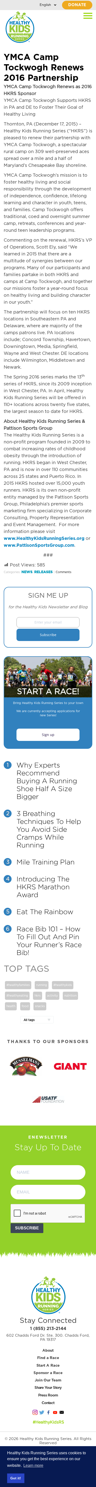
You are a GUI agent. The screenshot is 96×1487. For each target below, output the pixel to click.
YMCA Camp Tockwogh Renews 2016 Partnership (44, 67)
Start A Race (48, 1365)
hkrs (37, 995)
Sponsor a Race (47, 1373)
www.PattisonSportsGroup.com (39, 545)
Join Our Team (48, 1380)
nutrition (70, 995)
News (26, 572)
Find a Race (48, 1358)
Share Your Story (48, 1388)
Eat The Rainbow (44, 911)
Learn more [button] (33, 1465)
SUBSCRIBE (27, 1228)
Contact (48, 1403)
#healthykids (62, 985)
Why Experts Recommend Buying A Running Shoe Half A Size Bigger (46, 780)
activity (52, 995)
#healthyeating (17, 995)
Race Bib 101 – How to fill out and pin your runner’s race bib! (49, 940)
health (10, 1006)
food (25, 1006)
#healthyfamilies (18, 985)
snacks (40, 1006)
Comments (63, 572)
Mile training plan (45, 862)
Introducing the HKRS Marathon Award (43, 886)
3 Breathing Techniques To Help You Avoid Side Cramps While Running (48, 829)
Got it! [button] (15, 1478)
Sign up (48, 734)
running (41, 985)
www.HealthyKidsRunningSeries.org (44, 538)
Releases (43, 572)
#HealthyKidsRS (48, 1422)
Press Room (48, 1395)
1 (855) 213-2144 (48, 1329)
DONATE (77, 5)
